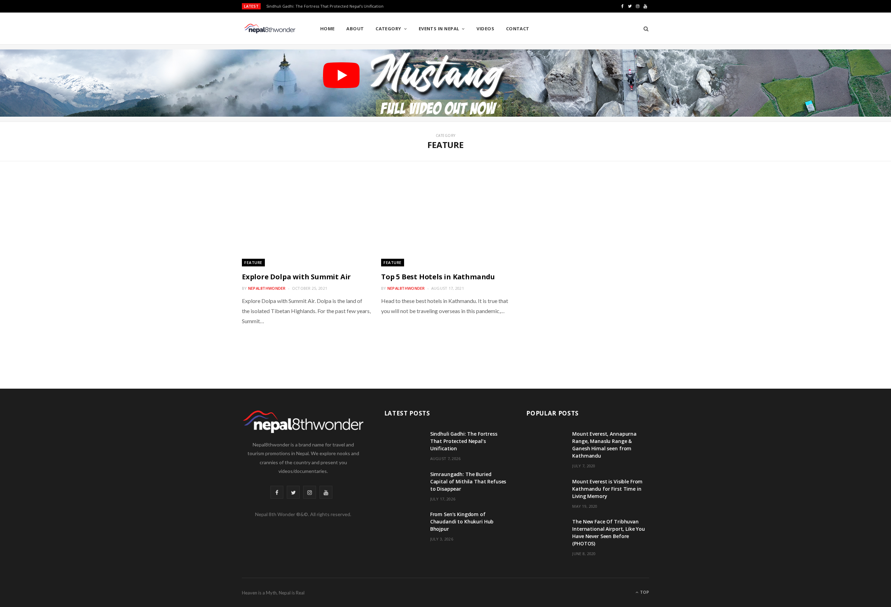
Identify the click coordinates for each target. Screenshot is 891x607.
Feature (253, 262)
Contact (517, 28)
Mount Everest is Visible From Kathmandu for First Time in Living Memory (607, 488)
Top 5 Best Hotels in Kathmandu (438, 276)
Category (388, 28)
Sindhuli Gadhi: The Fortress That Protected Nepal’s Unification (463, 441)
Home (327, 28)
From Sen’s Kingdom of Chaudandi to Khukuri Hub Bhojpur (462, 521)
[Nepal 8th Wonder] (270, 28)
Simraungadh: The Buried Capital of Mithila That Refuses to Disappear (331, 6)
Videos (485, 28)
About (355, 28)
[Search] (643, 28)
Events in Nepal (439, 28)
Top (644, 592)
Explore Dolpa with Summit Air (296, 276)
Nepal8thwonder (267, 288)
